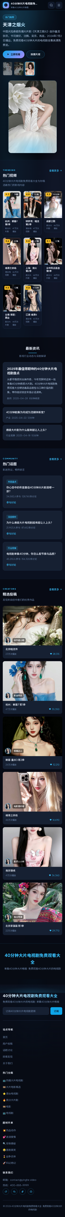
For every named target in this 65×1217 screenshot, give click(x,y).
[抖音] (22, 1191)
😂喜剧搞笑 (9, 1149)
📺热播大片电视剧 (13, 1080)
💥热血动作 (9, 1130)
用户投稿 (7, 1043)
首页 (5, 1037)
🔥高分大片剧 (10, 1099)
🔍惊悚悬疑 (9, 1143)
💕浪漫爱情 (9, 1136)
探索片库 (35, 54)
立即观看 (15, 54)
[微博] (6, 1191)
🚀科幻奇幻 (9, 1162)
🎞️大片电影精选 (12, 1086)
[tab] (7, 69)
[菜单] (59, 5)
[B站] (31, 1191)
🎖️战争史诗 (9, 1156)
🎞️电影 (7, 1106)
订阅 (56, 1011)
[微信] (14, 1191)
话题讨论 (7, 1050)
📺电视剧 (8, 1112)
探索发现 (7, 1056)
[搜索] (51, 5)
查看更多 (54, 170)
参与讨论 (11, 502)
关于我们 (7, 1063)
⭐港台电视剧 (10, 1093)
